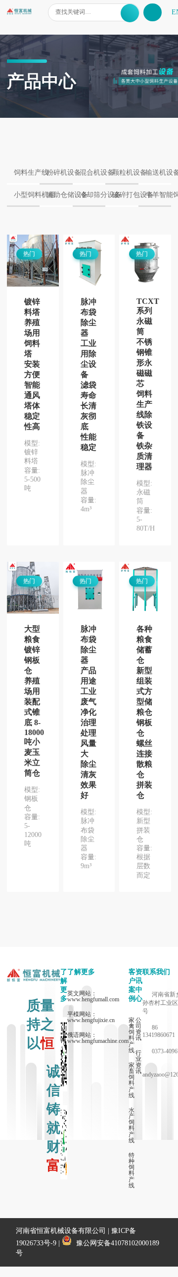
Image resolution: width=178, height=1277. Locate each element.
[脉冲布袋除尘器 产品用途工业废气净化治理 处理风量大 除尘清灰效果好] (89, 589)
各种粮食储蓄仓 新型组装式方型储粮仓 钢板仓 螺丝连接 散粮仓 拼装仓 (144, 712)
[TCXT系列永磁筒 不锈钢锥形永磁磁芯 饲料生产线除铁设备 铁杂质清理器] (145, 262)
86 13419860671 (158, 1031)
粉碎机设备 (59, 172)
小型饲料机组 (27, 194)
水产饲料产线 (131, 1125)
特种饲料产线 (131, 1170)
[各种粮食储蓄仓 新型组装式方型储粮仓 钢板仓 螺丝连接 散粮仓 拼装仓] (145, 589)
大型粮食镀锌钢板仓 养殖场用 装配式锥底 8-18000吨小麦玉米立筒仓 (34, 701)
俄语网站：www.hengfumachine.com (98, 1037)
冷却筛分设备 (92, 194)
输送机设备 (158, 172)
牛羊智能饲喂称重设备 (158, 194)
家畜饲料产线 (131, 1080)
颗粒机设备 (125, 172)
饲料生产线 (27, 172)
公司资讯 (138, 1029)
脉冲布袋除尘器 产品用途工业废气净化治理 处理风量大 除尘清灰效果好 (88, 712)
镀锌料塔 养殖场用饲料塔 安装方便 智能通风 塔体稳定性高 (32, 364)
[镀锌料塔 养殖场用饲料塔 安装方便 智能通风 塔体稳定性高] (33, 262)
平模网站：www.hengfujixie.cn (91, 1017)
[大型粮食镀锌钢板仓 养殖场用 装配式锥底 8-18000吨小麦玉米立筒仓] (33, 589)
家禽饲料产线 (131, 1035)
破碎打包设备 (125, 194)
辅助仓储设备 (59, 194)
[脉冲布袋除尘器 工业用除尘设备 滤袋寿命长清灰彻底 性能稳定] (89, 262)
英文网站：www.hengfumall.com (93, 996)
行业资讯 (138, 1062)
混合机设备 (92, 172)
